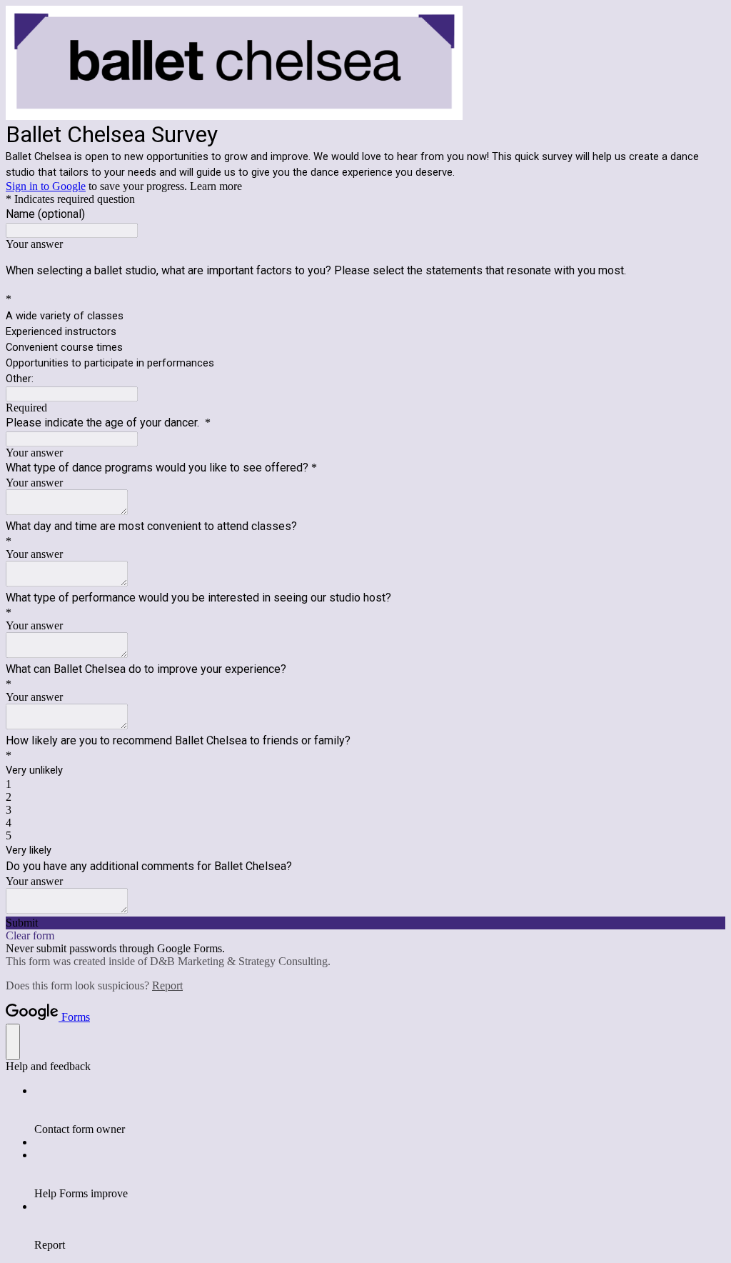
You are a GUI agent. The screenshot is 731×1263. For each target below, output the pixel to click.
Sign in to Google (46, 186)
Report (167, 985)
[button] (365, 923)
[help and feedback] (13, 1042)
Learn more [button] (216, 186)
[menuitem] (379, 1110)
